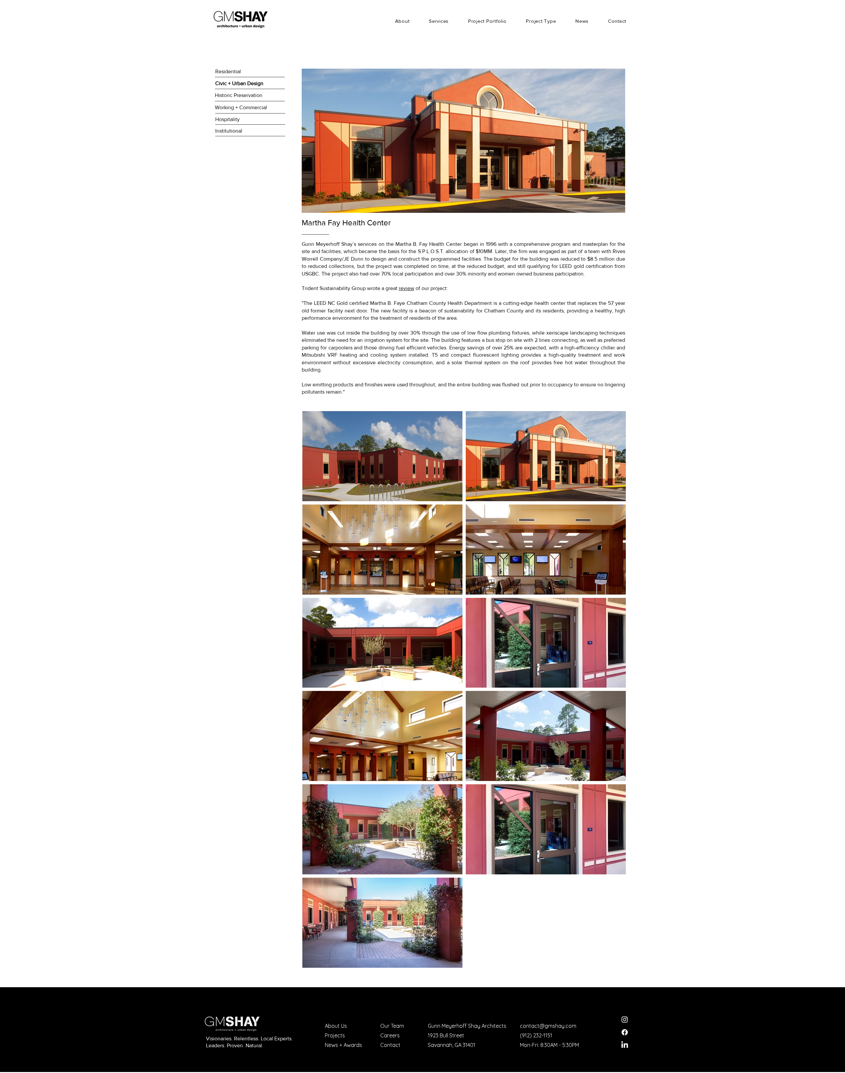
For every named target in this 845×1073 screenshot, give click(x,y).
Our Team (392, 1026)
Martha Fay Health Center (346, 222)
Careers (390, 1035)
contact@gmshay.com (548, 1026)
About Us (336, 1026)
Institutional (228, 131)
